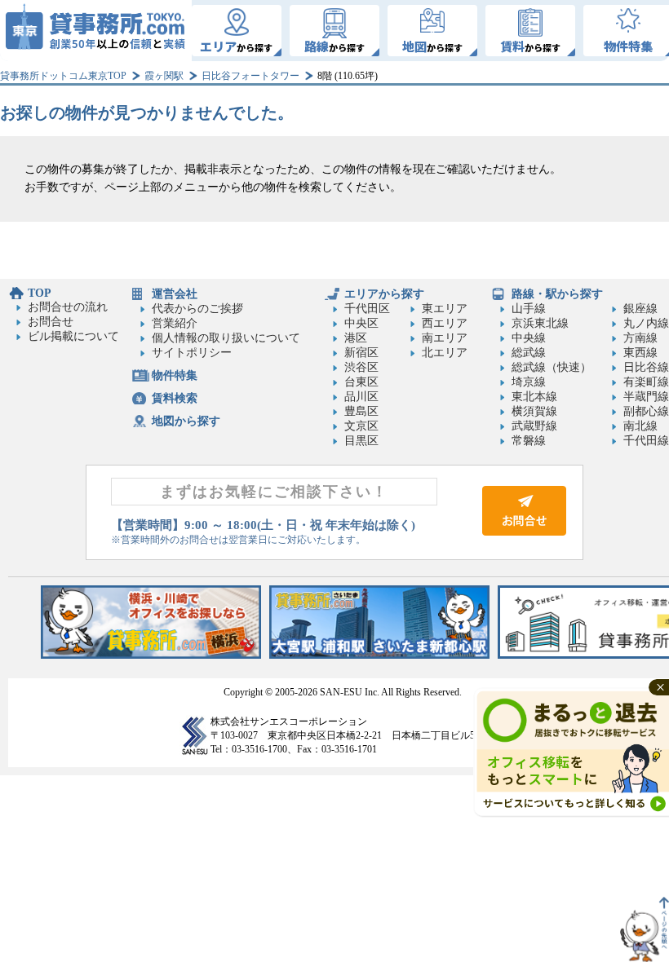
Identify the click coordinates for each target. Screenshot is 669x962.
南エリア (444, 338)
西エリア (444, 323)
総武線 (529, 352)
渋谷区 (361, 367)
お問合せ (50, 322)
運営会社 (174, 294)
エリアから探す (384, 294)
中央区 (361, 323)
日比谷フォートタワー (250, 76)
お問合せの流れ (68, 307)
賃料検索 (174, 398)
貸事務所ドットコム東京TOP (63, 76)
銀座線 (640, 308)
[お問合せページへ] (524, 532)
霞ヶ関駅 (164, 76)
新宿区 (361, 352)
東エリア (444, 308)
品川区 (361, 397)
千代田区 (367, 308)
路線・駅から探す (557, 294)
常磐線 (529, 441)
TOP (39, 293)
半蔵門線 (646, 397)
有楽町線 (646, 382)
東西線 (640, 352)
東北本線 (534, 397)
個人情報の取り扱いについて (226, 338)
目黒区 (361, 441)
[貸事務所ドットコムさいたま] (379, 655)
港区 (355, 338)
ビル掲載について (73, 336)
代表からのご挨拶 (197, 308)
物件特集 (174, 375)
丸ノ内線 (646, 323)
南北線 (640, 426)
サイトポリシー (192, 352)
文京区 (361, 426)
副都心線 (646, 411)
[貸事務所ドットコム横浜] (151, 655)
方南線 (640, 338)
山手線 (529, 308)
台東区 (361, 382)
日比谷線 (646, 367)
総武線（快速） (551, 367)
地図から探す (186, 421)
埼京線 (529, 382)
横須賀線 (534, 411)
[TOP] (96, 30)
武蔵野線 (534, 426)
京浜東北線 (540, 323)
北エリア (444, 352)
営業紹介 (174, 323)
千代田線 (646, 441)
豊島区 (361, 411)
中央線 (529, 338)
